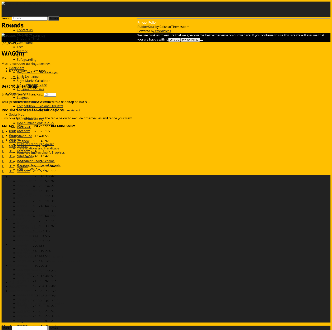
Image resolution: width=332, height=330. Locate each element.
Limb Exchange (28, 76)
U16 (11, 181)
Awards (14, 140)
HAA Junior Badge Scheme (36, 161)
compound (24, 176)
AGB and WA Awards (31, 169)
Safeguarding (27, 59)
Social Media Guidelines (34, 64)
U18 (11, 251)
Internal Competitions (33, 102)
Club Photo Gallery (30, 119)
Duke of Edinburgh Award (35, 144)
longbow (23, 281)
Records (15, 135)
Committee (25, 43)
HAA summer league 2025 (35, 123)
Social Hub (16, 114)
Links (21, 55)
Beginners (16, 68)
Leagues (23, 97)
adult (12, 231)
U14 (11, 191)
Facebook (24, 127)
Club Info (15, 26)
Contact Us (25, 30)
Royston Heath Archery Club (22, 11)
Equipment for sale (30, 89)
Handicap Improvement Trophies (41, 152)
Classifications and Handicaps (38, 148)
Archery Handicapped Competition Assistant (48, 110)
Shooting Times (28, 38)
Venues (22, 34)
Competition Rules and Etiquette (40, 106)
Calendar (15, 131)
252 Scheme (25, 157)
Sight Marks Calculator (33, 81)
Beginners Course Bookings (37, 72)
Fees (20, 47)
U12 (11, 211)
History (22, 51)
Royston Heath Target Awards (39, 165)
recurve (22, 286)
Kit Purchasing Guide (32, 85)
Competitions (19, 93)
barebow (23, 291)
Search (6, 18)
